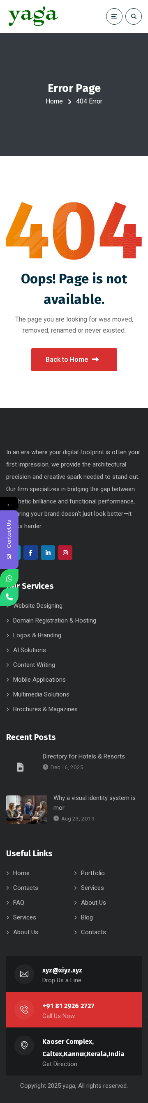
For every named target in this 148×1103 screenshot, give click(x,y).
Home (54, 101)
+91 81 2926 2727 (68, 1006)
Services (92, 888)
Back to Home (67, 359)
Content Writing (34, 665)
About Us (93, 902)
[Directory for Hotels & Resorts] (21, 766)
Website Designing (37, 605)
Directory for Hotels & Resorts (84, 756)
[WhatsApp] (9, 578)
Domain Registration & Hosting (54, 620)
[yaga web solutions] (32, 17)
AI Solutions (29, 650)
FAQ (18, 902)
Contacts (25, 888)
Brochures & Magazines (45, 709)
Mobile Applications (39, 679)
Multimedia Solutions (41, 694)
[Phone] (9, 597)
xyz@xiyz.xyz (62, 970)
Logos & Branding (37, 635)
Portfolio (93, 873)
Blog (87, 917)
